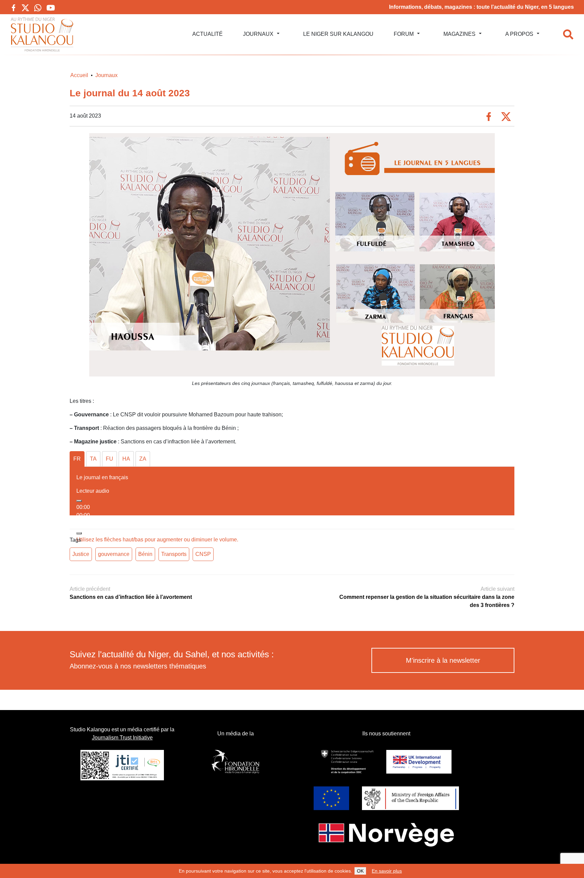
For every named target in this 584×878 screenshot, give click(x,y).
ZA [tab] (142, 459)
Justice (80, 554)
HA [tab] (126, 459)
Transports (174, 554)
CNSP (203, 554)
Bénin (145, 554)
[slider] (157, 539)
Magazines (459, 34)
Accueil (79, 75)
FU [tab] (109, 459)
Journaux (258, 34)
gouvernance (113, 554)
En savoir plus (387, 871)
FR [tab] (77, 459)
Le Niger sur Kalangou (338, 34)
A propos (519, 34)
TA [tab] (93, 459)
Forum (404, 34)
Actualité (207, 34)
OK (360, 871)
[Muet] (79, 533)
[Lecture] (79, 501)
